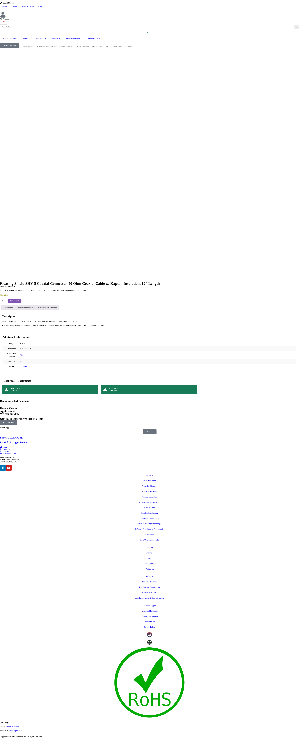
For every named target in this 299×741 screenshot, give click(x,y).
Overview (149, 553)
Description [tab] (8, 308)
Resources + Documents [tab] (47, 308)
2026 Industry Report (10, 38)
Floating (23, 367)
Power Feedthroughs (149, 486)
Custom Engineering (72, 38)
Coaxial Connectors (28, 46)
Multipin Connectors (149, 497)
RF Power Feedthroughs (150, 518)
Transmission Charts (94, 38)
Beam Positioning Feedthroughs (149, 524)
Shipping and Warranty (149, 616)
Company (39, 38)
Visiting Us (149, 569)
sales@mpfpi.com (15, 731)
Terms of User (149, 622)
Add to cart (14, 301)
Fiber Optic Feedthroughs (149, 540)
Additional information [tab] (25, 308)
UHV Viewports (149, 481)
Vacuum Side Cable (50, 46)
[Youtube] (9, 468)
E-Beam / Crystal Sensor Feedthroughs (149, 529)
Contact (14, 7)
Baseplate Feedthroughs (149, 513)
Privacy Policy (149, 627)
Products (26, 38)
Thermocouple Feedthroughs (149, 502)
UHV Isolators (149, 508)
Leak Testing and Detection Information (149, 598)
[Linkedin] (3, 468)
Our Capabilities (150, 564)
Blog (40, 7)
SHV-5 (39, 46)
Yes (21, 355)
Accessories (149, 534)
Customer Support (149, 606)
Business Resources (149, 593)
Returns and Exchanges (149, 611)
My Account (4, 19)
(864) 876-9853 (8, 3)
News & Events (28, 7)
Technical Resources (149, 582)
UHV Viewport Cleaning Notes (149, 587)
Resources (54, 38)
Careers (149, 558)
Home (4, 7)
